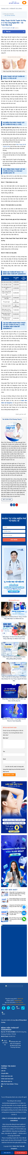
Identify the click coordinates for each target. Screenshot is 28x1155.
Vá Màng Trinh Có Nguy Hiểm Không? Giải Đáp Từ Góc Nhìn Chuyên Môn (17, 913)
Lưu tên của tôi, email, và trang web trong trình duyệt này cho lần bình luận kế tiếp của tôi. (14, 769)
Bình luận (6, 738)
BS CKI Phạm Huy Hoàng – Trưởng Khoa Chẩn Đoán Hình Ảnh (17, 919)
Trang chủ (4, 8)
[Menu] (3, 2)
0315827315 (12, 1036)
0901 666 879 (7, 1152)
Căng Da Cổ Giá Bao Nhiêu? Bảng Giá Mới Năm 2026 (17, 905)
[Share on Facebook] (11, 504)
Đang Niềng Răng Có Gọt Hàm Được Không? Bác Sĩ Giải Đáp (17, 899)
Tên (4, 751)
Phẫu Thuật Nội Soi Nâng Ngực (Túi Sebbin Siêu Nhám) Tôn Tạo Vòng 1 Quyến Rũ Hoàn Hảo (14, 678)
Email (4, 759)
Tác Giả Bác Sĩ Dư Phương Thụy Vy (12, 419)
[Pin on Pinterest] (16, 504)
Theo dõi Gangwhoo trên (7, 27)
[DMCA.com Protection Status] (5, 1088)
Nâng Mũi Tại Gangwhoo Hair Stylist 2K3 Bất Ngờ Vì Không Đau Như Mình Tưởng (17, 894)
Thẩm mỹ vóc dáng (16, 8)
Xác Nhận (14, 539)
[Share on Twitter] (14, 504)
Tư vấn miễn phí (21, 1152)
